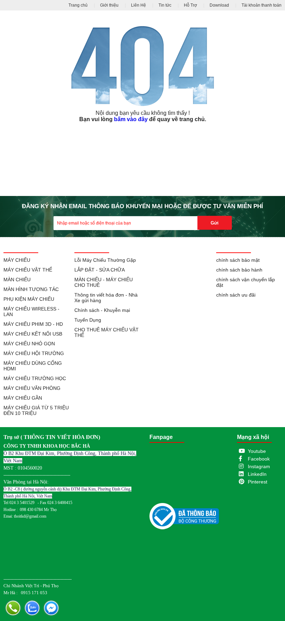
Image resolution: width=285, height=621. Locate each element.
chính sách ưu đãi (235, 295)
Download (219, 5)
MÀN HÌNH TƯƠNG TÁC (31, 289)
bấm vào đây (131, 119)
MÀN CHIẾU (17, 279)
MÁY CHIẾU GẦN (22, 398)
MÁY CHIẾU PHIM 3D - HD (33, 324)
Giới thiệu (109, 5)
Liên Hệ (138, 5)
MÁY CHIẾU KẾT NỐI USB (32, 334)
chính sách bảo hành (239, 270)
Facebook (259, 459)
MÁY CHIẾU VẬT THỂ (27, 270)
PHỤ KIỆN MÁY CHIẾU (28, 299)
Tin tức (164, 5)
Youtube (257, 451)
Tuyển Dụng (87, 320)
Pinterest (257, 482)
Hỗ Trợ (190, 5)
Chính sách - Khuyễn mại (102, 310)
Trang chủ (78, 5)
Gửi (215, 223)
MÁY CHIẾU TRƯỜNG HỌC (34, 378)
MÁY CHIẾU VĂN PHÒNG (31, 388)
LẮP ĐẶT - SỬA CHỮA (99, 270)
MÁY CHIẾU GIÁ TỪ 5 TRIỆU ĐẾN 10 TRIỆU (36, 410)
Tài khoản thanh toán (262, 5)
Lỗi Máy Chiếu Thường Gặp (105, 260)
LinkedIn (257, 474)
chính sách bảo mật (238, 260)
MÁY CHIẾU (16, 260)
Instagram (259, 466)
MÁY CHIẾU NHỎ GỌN (29, 343)
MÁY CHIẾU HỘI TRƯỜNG (33, 353)
